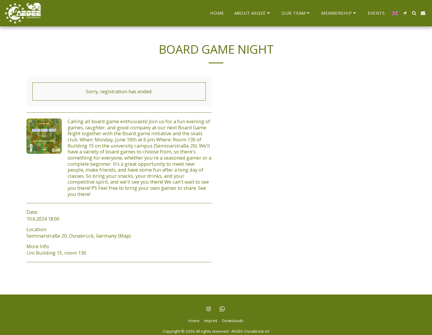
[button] (253, 13)
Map (124, 235)
